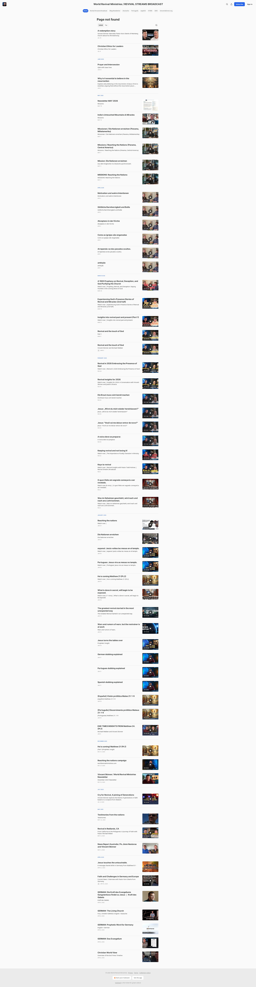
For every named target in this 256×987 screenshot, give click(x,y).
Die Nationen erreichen (108, 534)
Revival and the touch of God (111, 331)
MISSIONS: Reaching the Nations (112, 175)
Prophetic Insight (103, 643)
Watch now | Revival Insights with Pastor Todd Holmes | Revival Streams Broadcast (117, 468)
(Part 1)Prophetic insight (106, 749)
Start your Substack (123, 978)
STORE (150, 11)
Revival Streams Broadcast (98, 11)
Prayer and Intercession (109, 64)
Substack (118, 983)
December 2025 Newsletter (107, 780)
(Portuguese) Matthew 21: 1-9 (108, 715)
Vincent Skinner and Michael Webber (110, 348)
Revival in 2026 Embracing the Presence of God (117, 364)
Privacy (130, 973)
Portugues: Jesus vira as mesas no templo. (117, 562)
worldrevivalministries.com (107, 763)
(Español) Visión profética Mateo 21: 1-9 (116, 696)
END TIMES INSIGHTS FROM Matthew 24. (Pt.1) (116, 727)
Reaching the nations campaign (112, 760)
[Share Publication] (231, 4)
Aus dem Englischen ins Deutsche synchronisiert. (114, 164)
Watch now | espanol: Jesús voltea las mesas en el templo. (118, 551)
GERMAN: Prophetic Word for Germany (115, 925)
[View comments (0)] (113, 40)
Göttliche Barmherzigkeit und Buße (114, 207)
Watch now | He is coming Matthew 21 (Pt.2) (113, 579)
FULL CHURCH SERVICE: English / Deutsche (112, 914)
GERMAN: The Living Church (111, 911)
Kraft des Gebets (103, 900)
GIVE (156, 11)
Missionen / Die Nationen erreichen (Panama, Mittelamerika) (118, 130)
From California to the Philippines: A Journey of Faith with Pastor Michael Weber (117, 832)
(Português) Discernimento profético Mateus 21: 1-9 (118, 711)
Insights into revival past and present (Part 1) (118, 317)
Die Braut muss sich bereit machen (114, 395)
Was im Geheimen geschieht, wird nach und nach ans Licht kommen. (118, 499)
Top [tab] (106, 25)
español (143, 11)
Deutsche (126, 11)
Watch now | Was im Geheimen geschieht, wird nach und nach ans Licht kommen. (117, 504)
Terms (136, 973)
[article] (128, 35)
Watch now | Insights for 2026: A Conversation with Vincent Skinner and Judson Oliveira (118, 383)
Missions (101, 104)
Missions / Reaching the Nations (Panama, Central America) (117, 146)
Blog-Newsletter (115, 11)
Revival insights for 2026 (109, 379)
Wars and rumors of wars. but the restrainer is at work (119, 625)
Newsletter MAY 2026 (108, 101)
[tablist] (103, 25)
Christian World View (107, 952)
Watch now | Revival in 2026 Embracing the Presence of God (119, 369)
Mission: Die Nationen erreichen (112, 161)
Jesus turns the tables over (110, 640)
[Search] (227, 4)
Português (134, 11)
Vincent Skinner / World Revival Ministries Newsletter (117, 775)
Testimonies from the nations (111, 815)
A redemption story (106, 31)
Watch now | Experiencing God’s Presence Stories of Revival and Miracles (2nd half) (118, 306)
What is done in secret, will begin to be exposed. (115, 591)
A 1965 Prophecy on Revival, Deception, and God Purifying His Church (118, 282)
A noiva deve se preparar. (109, 437)
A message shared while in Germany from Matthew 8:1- (117, 865)
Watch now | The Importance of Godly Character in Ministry (118, 453)
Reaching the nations (107, 520)
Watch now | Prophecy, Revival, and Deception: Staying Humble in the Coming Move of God (117, 287)
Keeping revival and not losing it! (112, 451)
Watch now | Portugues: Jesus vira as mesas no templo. (117, 565)
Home (86, 11)
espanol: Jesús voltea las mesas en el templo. (118, 548)
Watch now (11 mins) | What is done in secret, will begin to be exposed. (118, 597)
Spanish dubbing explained (110, 682)
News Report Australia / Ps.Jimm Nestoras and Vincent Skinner (117, 845)
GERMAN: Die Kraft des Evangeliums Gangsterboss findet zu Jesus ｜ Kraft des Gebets (117, 895)
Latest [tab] (101, 25)
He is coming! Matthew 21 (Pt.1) (112, 746)
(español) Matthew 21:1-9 (106, 699)
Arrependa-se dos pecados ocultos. (114, 249)
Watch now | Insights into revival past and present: (115, 320)
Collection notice (144, 973)
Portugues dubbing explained (111, 668)
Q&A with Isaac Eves (105, 67)
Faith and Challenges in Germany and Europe (118, 876)
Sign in (249, 4)
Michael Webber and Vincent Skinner (110, 732)
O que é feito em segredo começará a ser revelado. (116, 481)
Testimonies (102, 818)
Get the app (138, 978)
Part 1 (100, 334)
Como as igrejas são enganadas (112, 235)
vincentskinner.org (166, 11)
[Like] (99, 54)
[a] (150, 133)
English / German (104, 928)
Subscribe (239, 4)
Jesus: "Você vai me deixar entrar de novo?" (118, 423)
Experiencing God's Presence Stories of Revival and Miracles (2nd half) (116, 300)
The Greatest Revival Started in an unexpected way (115, 614)
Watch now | (102, 523)
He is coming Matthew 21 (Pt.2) (112, 576)
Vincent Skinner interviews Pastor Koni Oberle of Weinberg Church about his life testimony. (118, 35)
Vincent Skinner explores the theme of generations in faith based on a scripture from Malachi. (118, 799)
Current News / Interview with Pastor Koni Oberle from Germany (117, 880)
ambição (102, 263)
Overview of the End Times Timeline (110, 955)
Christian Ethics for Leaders (110, 46)
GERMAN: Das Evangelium (110, 939)
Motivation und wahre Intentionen (113, 193)
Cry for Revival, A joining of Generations (116, 795)
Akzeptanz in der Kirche (109, 221)
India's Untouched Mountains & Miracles (116, 115)
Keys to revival (104, 464)
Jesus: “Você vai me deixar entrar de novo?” (112, 426)
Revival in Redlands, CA (108, 829)
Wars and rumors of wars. (107, 630)
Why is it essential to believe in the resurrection (113, 79)
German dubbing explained (110, 654)
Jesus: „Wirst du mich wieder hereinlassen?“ (118, 409)
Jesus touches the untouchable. (112, 863)
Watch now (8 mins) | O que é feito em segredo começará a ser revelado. (118, 486)
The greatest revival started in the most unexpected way (116, 609)
